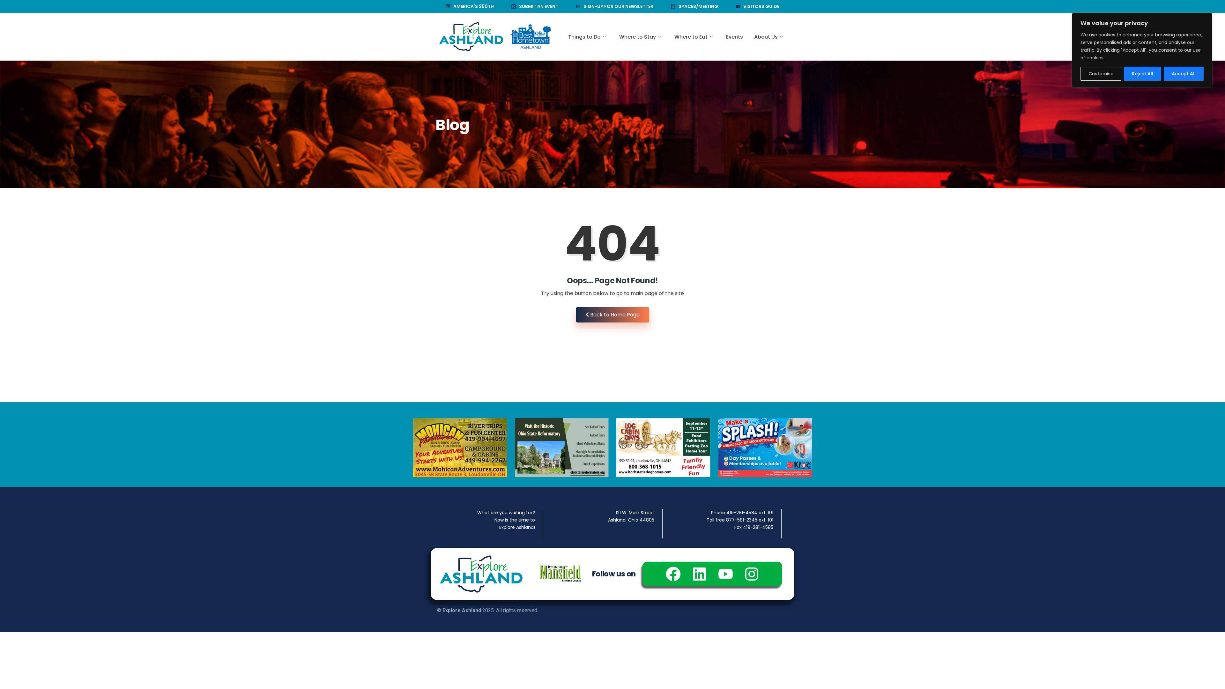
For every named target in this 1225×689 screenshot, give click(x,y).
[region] (1142, 50)
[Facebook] (673, 574)
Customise (1100, 73)
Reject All (1142, 73)
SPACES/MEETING (698, 6)
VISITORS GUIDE (761, 6)
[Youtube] (725, 574)
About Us (766, 37)
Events (734, 37)
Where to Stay (637, 37)
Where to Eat (691, 37)
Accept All (1184, 73)
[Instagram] (752, 574)
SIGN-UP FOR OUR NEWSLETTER (618, 6)
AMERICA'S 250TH (473, 6)
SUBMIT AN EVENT (538, 6)
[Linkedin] (699, 574)
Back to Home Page (614, 314)
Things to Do (584, 37)
